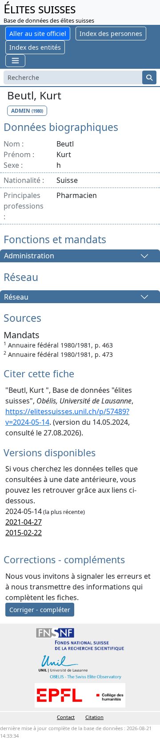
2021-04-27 (23, 522)
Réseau (16, 296)
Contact (66, 717)
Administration (29, 256)
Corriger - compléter (39, 609)
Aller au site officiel (37, 33)
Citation (94, 717)
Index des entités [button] (35, 47)
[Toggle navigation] (15, 60)
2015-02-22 (23, 533)
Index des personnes (111, 33)
